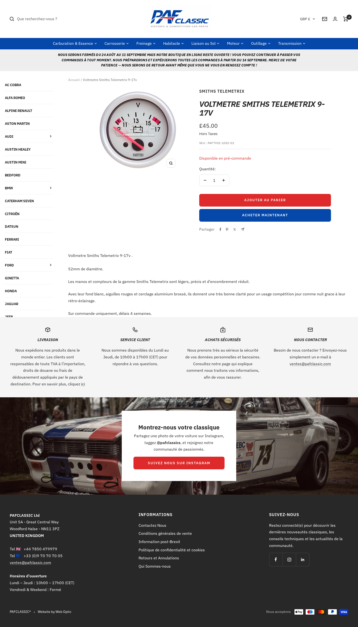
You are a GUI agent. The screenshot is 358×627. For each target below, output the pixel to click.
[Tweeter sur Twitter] (235, 229)
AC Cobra (13, 84)
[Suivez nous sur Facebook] (276, 559)
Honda (11, 291)
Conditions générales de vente (165, 533)
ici (83, 384)
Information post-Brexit (159, 541)
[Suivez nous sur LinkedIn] (302, 559)
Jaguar (11, 303)
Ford (9, 265)
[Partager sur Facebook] (220, 229)
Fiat (8, 252)
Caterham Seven (19, 201)
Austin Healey (18, 149)
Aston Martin (17, 123)
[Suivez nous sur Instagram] (289, 559)
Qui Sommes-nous (155, 566)
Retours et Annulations (159, 557)
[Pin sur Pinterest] (227, 229)
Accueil (74, 80)
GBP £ (305, 19)
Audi (9, 136)
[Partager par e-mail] (242, 229)
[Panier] (345, 19)
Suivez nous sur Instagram (179, 463)
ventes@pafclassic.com (310, 363)
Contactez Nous (152, 525)
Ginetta (12, 278)
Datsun (11, 226)
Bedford (12, 175)
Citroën (12, 213)
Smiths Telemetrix (222, 91)
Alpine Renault (18, 110)
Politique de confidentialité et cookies (172, 549)
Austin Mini (15, 162)
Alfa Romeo (15, 97)
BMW (9, 188)
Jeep (9, 316)
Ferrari (12, 239)
